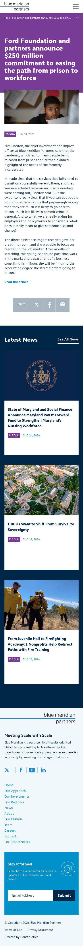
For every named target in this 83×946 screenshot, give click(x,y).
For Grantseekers (17, 842)
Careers (10, 831)
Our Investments (16, 796)
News (8, 808)
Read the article (16, 282)
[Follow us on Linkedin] (43, 770)
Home (9, 785)
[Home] (16, 6)
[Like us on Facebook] (21, 770)
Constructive (29, 937)
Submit (64, 895)
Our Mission (13, 819)
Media (10, 134)
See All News (68, 339)
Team (8, 825)
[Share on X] (37, 305)
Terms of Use (13, 930)
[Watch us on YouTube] (32, 770)
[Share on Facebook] (50, 305)
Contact (10, 836)
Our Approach (15, 791)
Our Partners (14, 802)
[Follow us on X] (9, 770)
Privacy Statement (40, 930)
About (9, 814)
